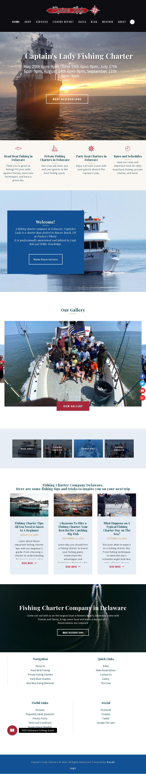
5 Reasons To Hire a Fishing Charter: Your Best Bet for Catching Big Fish (73, 528)
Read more (27, 563)
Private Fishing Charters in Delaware (55, 158)
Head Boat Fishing (40, 670)
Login (73, 768)
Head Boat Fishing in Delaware (18, 158)
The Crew (106, 683)
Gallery (106, 678)
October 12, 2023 (117, 538)
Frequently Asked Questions (40, 714)
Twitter (106, 718)
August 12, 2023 (29, 534)
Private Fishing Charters (40, 674)
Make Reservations (45, 259)
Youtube (105, 714)
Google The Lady (106, 722)
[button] (12, 730)
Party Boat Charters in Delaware (91, 158)
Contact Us (106, 674)
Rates (106, 666)
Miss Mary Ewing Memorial (40, 683)
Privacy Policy (40, 718)
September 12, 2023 (73, 538)
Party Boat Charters (40, 678)
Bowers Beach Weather (40, 727)
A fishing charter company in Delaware (39, 229)
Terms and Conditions (39, 722)
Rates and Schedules (128, 156)
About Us (40, 666)
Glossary (40, 709)
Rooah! (111, 762)
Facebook (106, 709)
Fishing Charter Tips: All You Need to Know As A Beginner (29, 526)
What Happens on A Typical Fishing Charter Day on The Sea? (117, 528)
